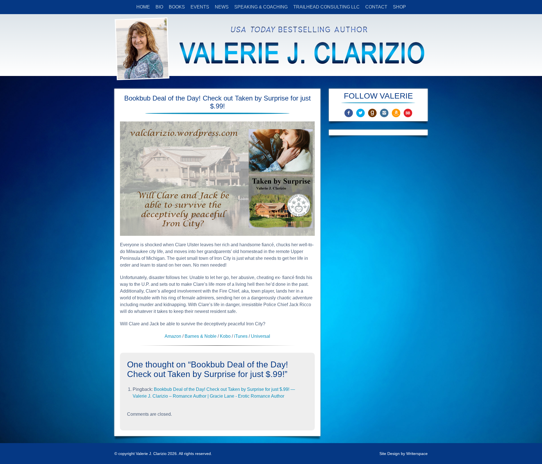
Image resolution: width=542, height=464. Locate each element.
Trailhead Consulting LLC (326, 7)
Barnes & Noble (201, 336)
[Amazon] (396, 112)
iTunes (241, 336)
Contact (376, 7)
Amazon (173, 336)
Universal (260, 336)
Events (200, 7)
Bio (159, 7)
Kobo (225, 336)
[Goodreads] (372, 112)
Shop (399, 7)
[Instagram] (384, 112)
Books (177, 7)
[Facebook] (348, 112)
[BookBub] (408, 112)
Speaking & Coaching (261, 7)
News (222, 7)
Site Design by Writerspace (403, 453)
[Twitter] (360, 112)
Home (143, 7)
